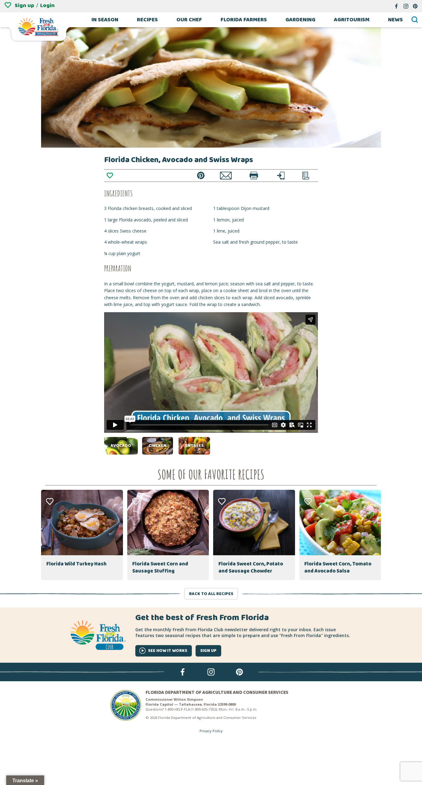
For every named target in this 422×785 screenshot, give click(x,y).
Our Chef (189, 20)
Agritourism (351, 20)
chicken (158, 445)
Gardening (300, 20)
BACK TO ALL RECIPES (211, 593)
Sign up (24, 5)
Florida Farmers (244, 20)
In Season (104, 20)
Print (253, 175)
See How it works (167, 650)
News (395, 20)
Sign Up (208, 650)
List (305, 175)
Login (47, 5)
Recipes (147, 20)
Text (281, 175)
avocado (121, 445)
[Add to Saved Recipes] (109, 175)
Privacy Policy (211, 730)
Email (226, 175)
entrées (194, 445)
